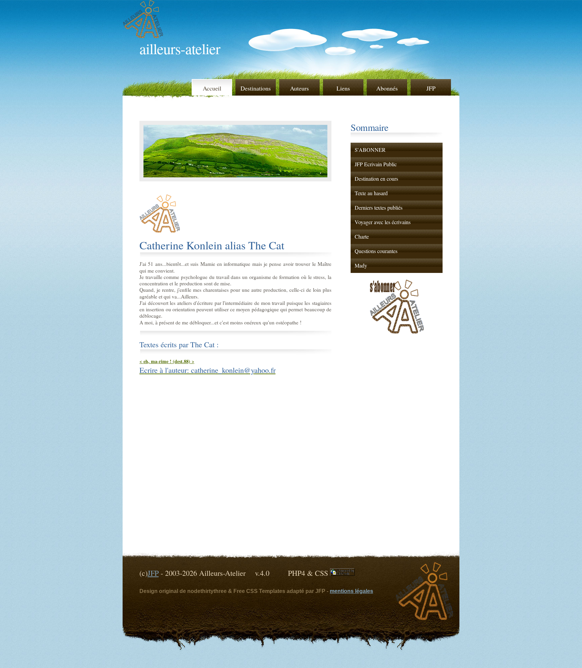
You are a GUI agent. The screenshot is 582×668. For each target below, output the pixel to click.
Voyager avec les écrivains (383, 222)
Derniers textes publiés (378, 207)
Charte (362, 236)
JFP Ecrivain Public (376, 164)
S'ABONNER (370, 149)
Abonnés (387, 88)
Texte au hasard (371, 193)
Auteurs (299, 88)
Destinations (255, 88)
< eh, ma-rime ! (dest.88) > (166, 361)
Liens (343, 88)
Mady (361, 265)
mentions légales (351, 591)
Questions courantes (376, 251)
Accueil (212, 88)
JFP (430, 88)
